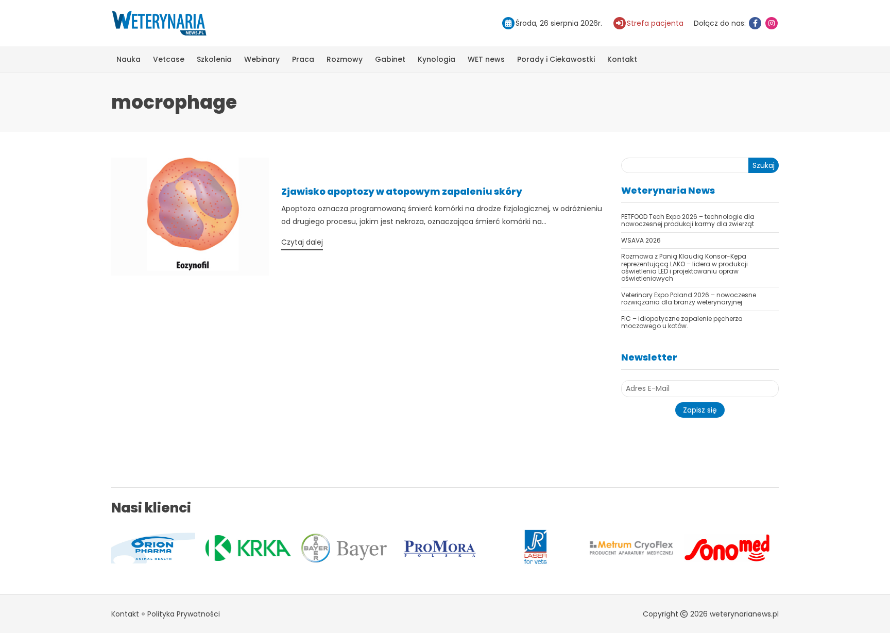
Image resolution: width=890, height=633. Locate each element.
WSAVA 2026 (641, 240)
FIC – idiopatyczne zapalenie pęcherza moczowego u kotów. (682, 322)
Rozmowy (345, 59)
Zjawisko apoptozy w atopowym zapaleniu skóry (401, 191)
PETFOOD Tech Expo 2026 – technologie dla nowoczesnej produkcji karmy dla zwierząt (688, 220)
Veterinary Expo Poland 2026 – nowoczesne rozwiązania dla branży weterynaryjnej (688, 298)
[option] (189, 548)
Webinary (262, 59)
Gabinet (390, 59)
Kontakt (622, 59)
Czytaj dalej (302, 242)
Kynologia (436, 59)
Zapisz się (700, 410)
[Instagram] (771, 23)
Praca (303, 59)
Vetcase (168, 59)
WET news (486, 59)
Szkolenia (214, 59)
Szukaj (763, 165)
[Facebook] (755, 23)
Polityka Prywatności (183, 614)
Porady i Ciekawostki (556, 59)
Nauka (128, 59)
